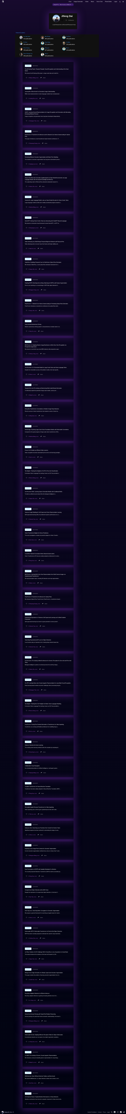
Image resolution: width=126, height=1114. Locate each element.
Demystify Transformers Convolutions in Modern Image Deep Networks (42, 408)
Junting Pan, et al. (33, 98)
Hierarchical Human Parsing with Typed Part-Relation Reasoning (40, 1014)
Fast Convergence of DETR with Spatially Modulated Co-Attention (40, 869)
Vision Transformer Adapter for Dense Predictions (36, 533)
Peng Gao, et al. (33, 560)
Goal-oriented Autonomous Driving (33, 324)
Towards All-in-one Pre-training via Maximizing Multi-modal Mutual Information (43, 388)
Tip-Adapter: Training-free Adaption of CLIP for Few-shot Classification (41, 471)
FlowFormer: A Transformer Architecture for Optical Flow (38, 596)
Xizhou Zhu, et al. (33, 186)
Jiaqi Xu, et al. (32, 248)
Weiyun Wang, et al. (33, 77)
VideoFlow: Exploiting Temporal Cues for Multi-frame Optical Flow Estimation (43, 262)
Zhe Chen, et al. (33, 539)
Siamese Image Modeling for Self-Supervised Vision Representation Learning (43, 512)
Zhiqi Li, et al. (32, 583)
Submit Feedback (92, 1112)
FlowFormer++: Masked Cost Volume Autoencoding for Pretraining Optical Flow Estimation (46, 303)
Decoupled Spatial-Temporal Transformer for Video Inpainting (39, 807)
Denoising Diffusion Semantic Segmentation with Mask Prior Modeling (41, 157)
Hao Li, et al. (33, 374)
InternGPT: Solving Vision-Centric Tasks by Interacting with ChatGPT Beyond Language (45, 220)
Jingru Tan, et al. (33, 958)
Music (92, 1)
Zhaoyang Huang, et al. (34, 143)
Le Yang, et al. (32, 1000)
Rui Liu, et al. (32, 731)
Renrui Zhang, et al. (33, 477)
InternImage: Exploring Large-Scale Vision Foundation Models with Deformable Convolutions (47, 429)
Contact (100, 1112)
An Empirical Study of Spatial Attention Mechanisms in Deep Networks (41, 1096)
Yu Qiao (68, 42)
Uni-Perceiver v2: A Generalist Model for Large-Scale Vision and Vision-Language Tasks (46, 367)
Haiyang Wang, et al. (34, 772)
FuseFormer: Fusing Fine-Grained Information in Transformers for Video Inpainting (44, 724)
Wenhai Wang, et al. (34, 207)
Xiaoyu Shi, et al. (33, 269)
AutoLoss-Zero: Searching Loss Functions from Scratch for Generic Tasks (42, 827)
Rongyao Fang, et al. (34, 289)
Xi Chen (25, 42)
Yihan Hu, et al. (32, 331)
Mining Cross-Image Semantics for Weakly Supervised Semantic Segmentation (44, 972)
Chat (70, 1)
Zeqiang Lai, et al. (33, 164)
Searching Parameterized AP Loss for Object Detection (38, 640)
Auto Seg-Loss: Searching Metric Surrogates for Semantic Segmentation (42, 910)
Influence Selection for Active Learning (34, 745)
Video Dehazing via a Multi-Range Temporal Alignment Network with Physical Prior (44, 241)
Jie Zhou (68, 36)
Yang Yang (47, 42)
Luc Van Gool (26, 36)
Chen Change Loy (27, 53)
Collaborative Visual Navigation (32, 765)
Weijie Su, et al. (32, 395)
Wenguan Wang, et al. (34, 855)
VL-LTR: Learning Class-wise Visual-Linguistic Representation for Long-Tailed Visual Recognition (48, 683)
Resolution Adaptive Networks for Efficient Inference (37, 993)
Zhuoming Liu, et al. (33, 752)
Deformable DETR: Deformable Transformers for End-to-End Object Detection (43, 931)
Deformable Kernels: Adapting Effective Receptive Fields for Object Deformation (44, 1034)
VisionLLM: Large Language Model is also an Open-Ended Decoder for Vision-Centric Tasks (47, 200)
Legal (108, 1112)
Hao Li (46, 53)
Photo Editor (108, 1)
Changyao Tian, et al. (34, 120)
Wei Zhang (47, 36)
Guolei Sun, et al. (33, 979)
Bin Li (67, 47)
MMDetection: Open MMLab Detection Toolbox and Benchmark (40, 1076)
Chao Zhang (26, 47)
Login (115, 1)
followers (71, 20)
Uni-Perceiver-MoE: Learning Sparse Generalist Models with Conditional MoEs (43, 491)
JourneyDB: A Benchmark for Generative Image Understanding (40, 91)
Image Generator (78, 1)
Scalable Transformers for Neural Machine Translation (37, 786)
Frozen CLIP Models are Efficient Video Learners (36, 450)
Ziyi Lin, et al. (32, 457)
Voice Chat (99, 1)
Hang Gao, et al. (33, 1041)
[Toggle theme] (120, 2)
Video (86, 1)
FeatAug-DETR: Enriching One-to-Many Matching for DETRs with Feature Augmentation (46, 283)
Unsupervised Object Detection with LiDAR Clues (36, 890)
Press (104, 1112)
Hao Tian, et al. (32, 896)
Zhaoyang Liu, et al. (33, 227)
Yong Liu (47, 47)
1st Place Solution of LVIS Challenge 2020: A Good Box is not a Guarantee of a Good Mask (46, 952)
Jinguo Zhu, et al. (33, 498)
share (44, 77)
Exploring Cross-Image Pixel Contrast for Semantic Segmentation (40, 848)
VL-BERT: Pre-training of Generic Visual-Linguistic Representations (41, 1055)
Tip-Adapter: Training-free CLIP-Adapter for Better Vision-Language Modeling (43, 703)
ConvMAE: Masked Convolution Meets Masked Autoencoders (39, 553)
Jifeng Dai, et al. (33, 415)
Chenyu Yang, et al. (33, 353)
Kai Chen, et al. (32, 1083)
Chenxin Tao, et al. (33, 519)
